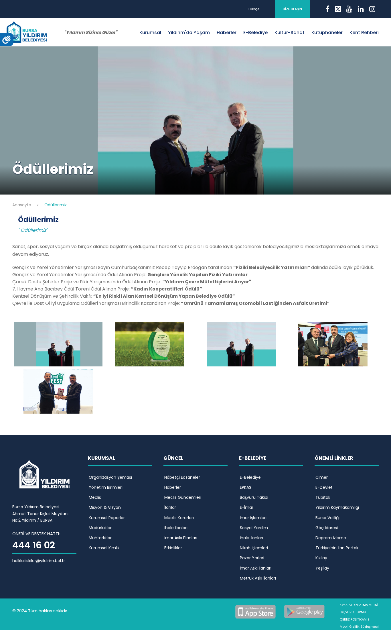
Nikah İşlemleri (254, 548)
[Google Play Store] (304, 611)
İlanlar (170, 507)
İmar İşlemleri (253, 518)
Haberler (226, 32)
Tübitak (322, 497)
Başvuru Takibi (254, 497)
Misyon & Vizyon (105, 507)
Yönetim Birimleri (106, 487)
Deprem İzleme (330, 538)
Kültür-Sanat (290, 32)
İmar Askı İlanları (255, 568)
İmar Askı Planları (180, 538)
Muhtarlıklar (100, 538)
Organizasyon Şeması (110, 477)
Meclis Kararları (179, 518)
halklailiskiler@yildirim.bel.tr (38, 561)
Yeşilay (322, 568)
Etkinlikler (173, 548)
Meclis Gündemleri (182, 497)
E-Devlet (324, 487)
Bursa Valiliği (327, 518)
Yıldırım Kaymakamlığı (337, 507)
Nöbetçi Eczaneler (182, 477)
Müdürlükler (100, 528)
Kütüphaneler (327, 32)
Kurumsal (150, 32)
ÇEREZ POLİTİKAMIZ (355, 619)
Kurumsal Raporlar (107, 518)
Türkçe (253, 9)
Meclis (95, 497)
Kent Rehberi (364, 32)
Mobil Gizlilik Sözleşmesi (359, 626)
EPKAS (245, 487)
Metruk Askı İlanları (258, 578)
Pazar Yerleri (252, 558)
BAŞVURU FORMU (353, 612)
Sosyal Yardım (254, 528)
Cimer (321, 477)
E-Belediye (255, 32)
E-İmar (246, 507)
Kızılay (321, 558)
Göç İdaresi (326, 528)
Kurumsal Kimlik (104, 548)
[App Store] (256, 611)
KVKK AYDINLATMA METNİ (359, 604)
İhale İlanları (175, 528)
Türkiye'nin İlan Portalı (336, 548)
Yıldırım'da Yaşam (189, 32)
